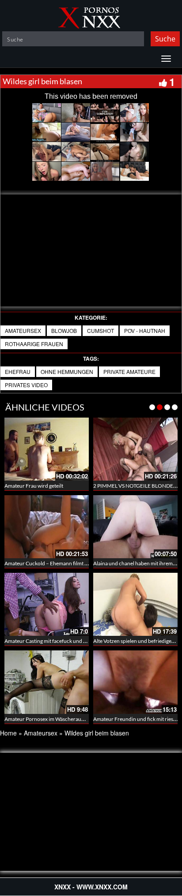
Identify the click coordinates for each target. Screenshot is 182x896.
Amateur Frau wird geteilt (33, 485)
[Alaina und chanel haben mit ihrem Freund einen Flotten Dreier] (135, 525)
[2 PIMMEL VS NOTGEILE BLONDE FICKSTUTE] (135, 449)
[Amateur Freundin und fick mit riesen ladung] (135, 681)
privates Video (26, 384)
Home (8, 732)
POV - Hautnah (144, 330)
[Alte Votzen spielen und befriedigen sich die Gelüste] (135, 604)
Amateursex (23, 330)
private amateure (129, 371)
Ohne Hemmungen (67, 371)
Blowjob (64, 330)
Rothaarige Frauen (34, 343)
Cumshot (100, 330)
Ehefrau (17, 371)
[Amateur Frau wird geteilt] (46, 449)
